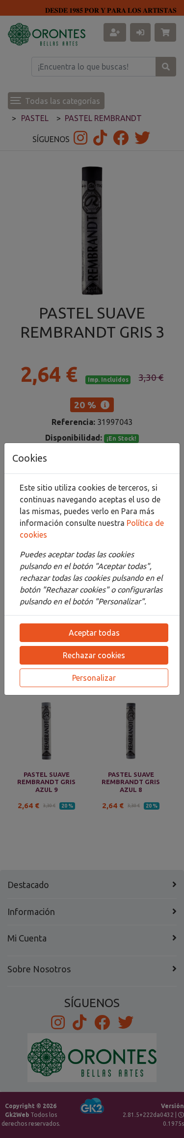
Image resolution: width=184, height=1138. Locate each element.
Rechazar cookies (94, 655)
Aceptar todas (94, 632)
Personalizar (94, 677)
